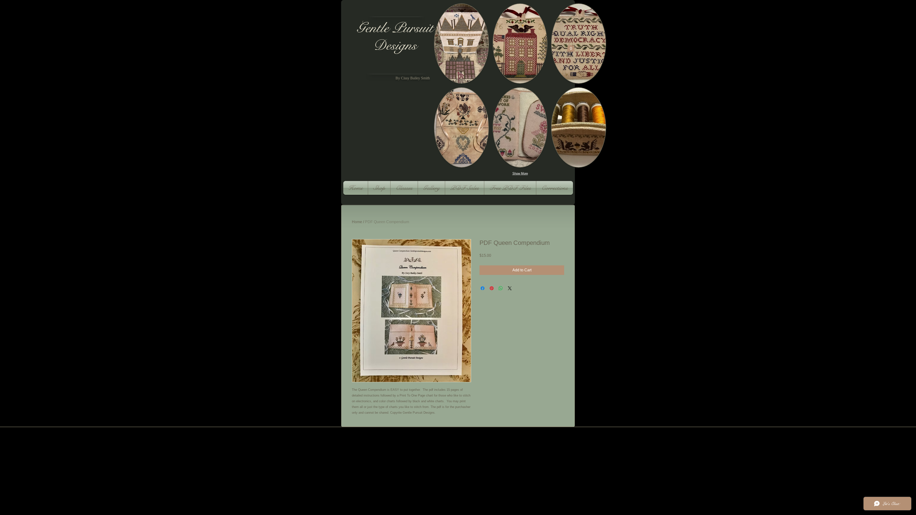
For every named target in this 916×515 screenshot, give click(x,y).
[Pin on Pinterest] (491, 288)
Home (357, 222)
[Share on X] (510, 288)
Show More (520, 173)
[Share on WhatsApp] (501, 288)
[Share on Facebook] (482, 288)
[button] (461, 43)
